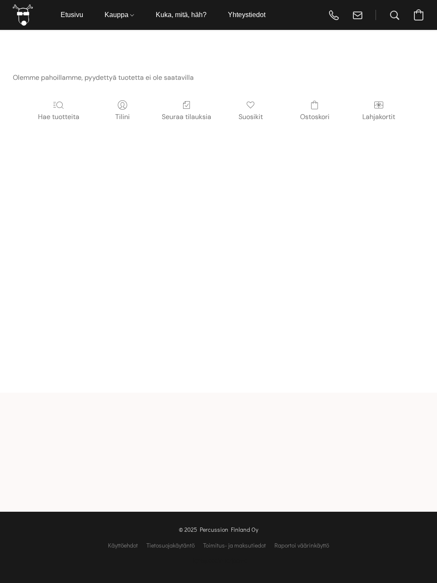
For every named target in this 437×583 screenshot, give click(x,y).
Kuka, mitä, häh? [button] (181, 14)
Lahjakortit (378, 116)
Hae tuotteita (58, 116)
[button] (23, 15)
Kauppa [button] (117, 14)
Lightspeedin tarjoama (218, 560)
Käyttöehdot (123, 545)
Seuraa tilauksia (186, 116)
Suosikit (251, 116)
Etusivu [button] (72, 14)
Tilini (122, 116)
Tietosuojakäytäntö (170, 545)
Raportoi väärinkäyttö (301, 545)
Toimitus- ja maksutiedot (234, 545)
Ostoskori (314, 116)
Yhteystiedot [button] (246, 14)
